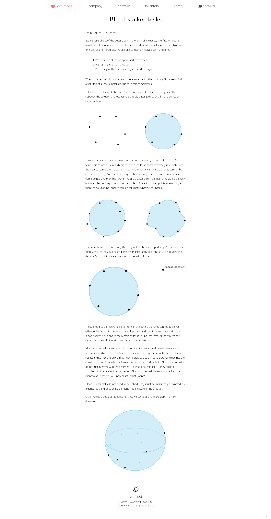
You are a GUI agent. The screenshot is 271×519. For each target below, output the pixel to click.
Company (95, 6)
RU (268, 516)
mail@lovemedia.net (145, 505)
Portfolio (123, 6)
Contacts (209, 6)
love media (64, 6)
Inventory (152, 6)
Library (178, 6)
